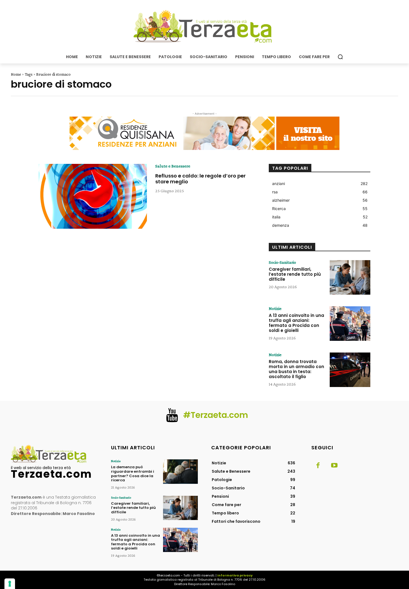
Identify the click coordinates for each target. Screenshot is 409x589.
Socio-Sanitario (282, 262)
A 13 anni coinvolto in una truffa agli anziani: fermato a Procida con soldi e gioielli (296, 322)
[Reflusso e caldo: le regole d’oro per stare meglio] (93, 196)
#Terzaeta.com (215, 415)
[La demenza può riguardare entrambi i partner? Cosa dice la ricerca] (180, 471)
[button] (340, 56)
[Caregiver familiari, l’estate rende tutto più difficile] (350, 277)
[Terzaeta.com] (204, 26)
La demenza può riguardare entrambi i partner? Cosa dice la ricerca (132, 473)
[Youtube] (334, 465)
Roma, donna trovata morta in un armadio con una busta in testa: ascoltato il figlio (296, 369)
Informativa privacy (235, 575)
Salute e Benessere (172, 166)
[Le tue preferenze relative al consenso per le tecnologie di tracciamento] (9, 583)
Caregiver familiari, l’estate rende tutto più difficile (295, 274)
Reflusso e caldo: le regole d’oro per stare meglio (200, 178)
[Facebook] (318, 465)
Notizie (275, 308)
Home (16, 74)
